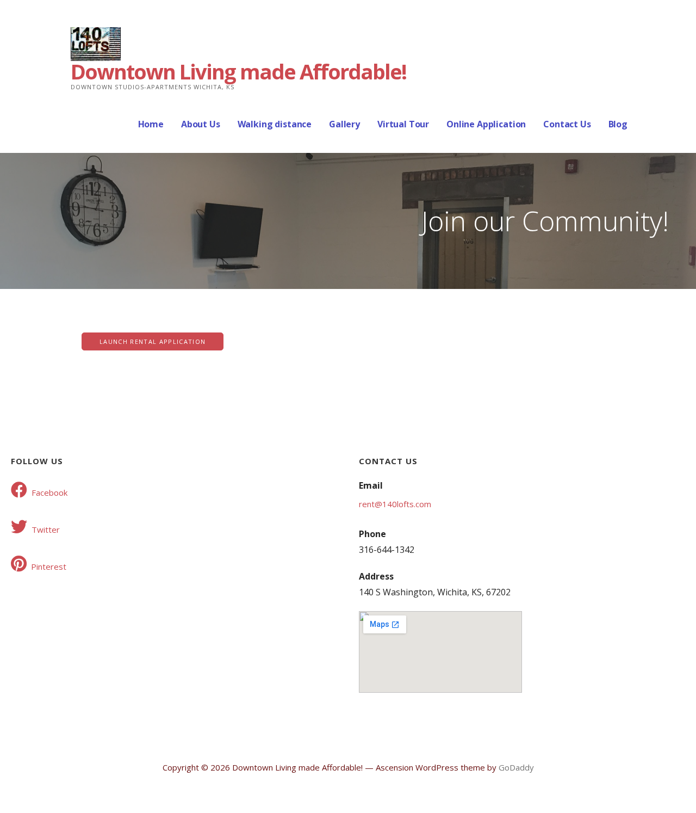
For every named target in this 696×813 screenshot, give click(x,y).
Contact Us (567, 124)
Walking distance (275, 124)
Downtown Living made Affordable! (238, 71)
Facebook (49, 492)
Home (151, 124)
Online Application (486, 124)
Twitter (46, 529)
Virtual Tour (403, 124)
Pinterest (48, 566)
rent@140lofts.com (395, 503)
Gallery (344, 124)
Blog (617, 124)
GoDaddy (516, 767)
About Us (200, 124)
